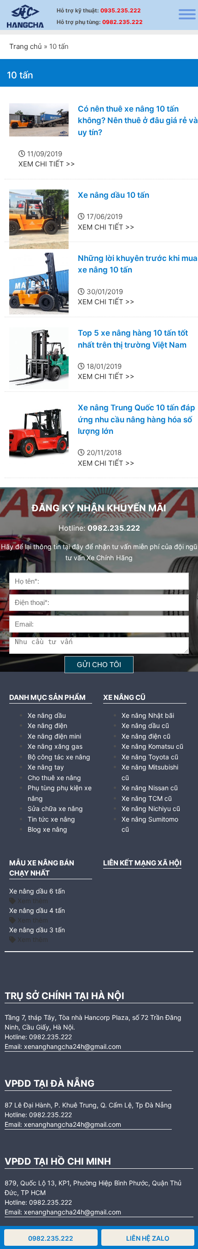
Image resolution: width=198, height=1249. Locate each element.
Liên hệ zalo (147, 1238)
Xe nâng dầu (47, 715)
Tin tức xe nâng (51, 819)
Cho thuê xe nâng (54, 777)
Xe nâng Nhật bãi (148, 715)
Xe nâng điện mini (54, 736)
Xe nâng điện (47, 725)
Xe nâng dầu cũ (145, 725)
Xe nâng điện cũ (146, 736)
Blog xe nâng (47, 829)
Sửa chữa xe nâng (55, 808)
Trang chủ (25, 46)
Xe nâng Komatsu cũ (152, 746)
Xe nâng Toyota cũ (150, 757)
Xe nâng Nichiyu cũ (151, 808)
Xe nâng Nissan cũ (150, 788)
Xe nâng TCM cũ (147, 798)
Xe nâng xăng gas (55, 746)
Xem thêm (32, 901)
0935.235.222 (120, 10)
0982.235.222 (122, 21)
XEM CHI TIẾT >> (46, 164)
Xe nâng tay (46, 767)
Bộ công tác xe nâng (59, 757)
